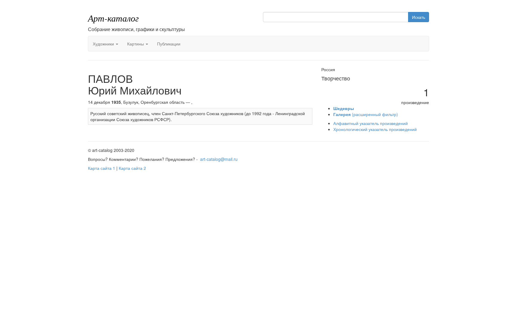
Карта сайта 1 (101, 168)
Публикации (168, 44)
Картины (136, 44)
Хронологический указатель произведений (375, 129)
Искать (418, 17)
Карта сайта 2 (132, 168)
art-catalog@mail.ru (219, 159)
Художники (104, 44)
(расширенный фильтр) (365, 114)
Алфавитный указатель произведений (370, 123)
